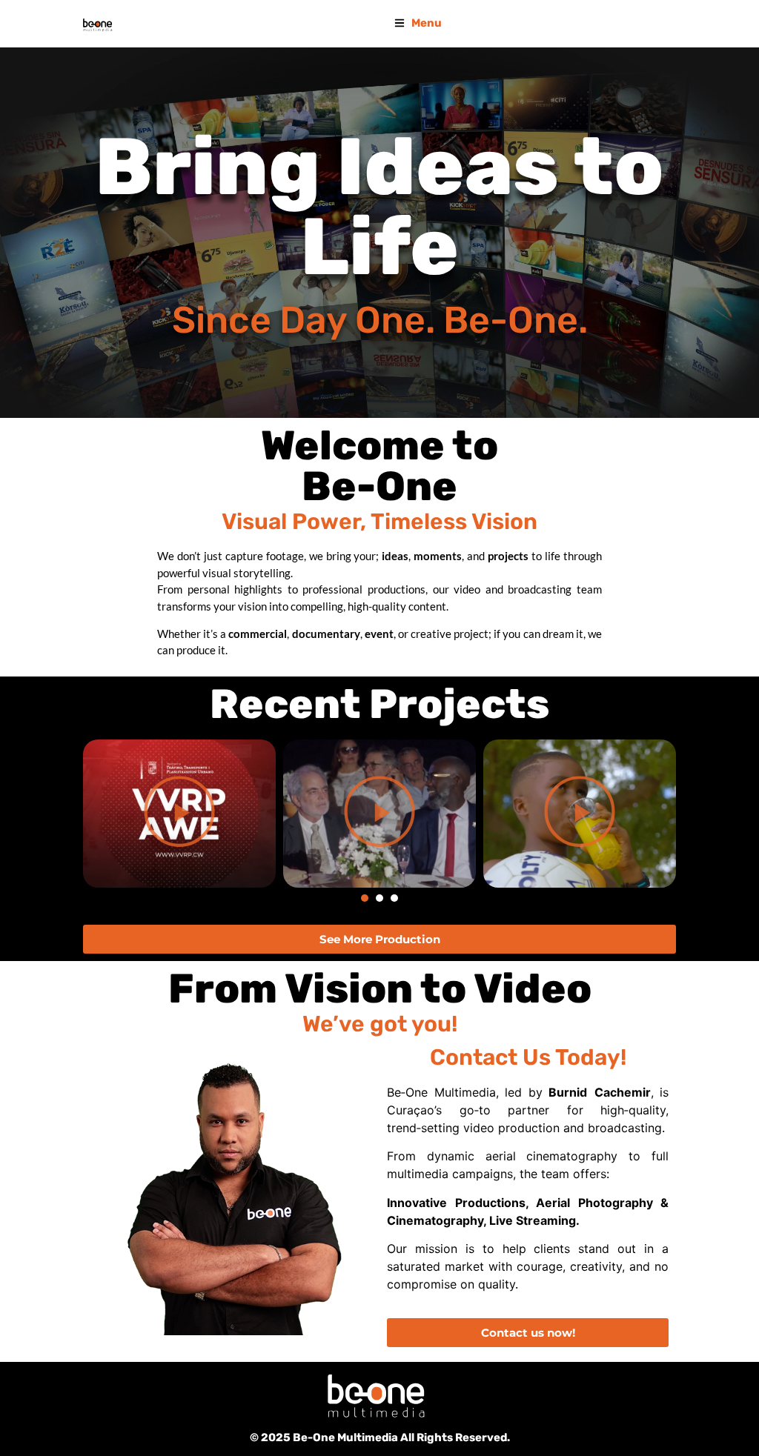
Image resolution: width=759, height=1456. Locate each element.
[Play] (179, 813)
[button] (364, 898)
